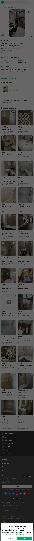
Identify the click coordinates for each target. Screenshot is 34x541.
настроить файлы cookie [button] (19, 534)
